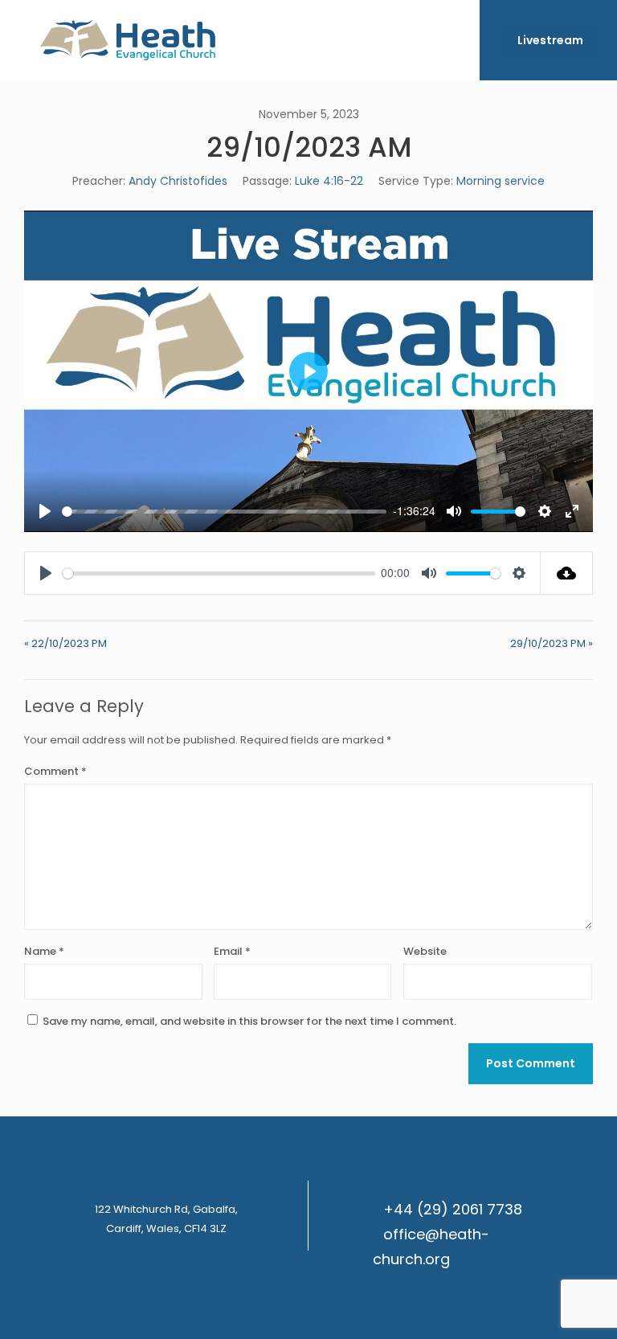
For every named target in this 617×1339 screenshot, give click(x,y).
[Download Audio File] (567, 573)
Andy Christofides (178, 181)
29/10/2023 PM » (551, 643)
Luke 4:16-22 (329, 181)
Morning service (500, 181)
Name (44, 951)
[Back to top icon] (540, 1306)
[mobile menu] (454, 40)
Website (425, 951)
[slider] (224, 511)
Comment (55, 771)
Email (232, 951)
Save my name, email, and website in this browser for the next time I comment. (249, 1021)
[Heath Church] (127, 40)
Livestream (550, 40)
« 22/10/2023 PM (65, 643)
